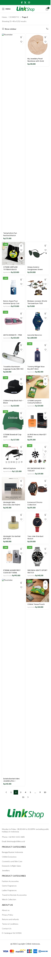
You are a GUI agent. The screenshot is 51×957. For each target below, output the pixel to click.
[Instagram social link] (29, 2)
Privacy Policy (7, 915)
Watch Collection (9, 899)
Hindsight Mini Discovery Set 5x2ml (11, 503)
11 (23, 797)
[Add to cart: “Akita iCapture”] (21, 447)
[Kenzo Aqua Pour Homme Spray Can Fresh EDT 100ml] (13, 287)
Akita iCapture (9, 468)
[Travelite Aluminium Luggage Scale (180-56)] (13, 352)
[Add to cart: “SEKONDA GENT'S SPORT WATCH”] (45, 548)
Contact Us (6, 928)
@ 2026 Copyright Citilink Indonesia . (25, 944)
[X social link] (25, 2)
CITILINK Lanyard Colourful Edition (34, 401)
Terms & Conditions (10, 924)
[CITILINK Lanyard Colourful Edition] (37, 386)
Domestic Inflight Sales (11, 866)
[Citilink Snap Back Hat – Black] (13, 386)
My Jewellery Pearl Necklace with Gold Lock (35, 61)
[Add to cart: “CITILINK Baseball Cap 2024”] (21, 413)
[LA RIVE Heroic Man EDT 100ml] (37, 420)
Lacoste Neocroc (34, 335)
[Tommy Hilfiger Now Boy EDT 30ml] (37, 352)
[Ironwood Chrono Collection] (37, 488)
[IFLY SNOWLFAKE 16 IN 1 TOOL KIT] (37, 454)
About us (6, 910)
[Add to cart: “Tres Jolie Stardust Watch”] (45, 515)
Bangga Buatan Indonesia (12, 852)
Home (4, 17)
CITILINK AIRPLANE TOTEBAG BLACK (10, 268)
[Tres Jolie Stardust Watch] (37, 522)
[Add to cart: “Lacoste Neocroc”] (45, 313)
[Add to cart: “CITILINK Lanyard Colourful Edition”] (45, 379)
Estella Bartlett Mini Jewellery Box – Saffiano (11, 781)
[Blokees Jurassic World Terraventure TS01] (37, 287)
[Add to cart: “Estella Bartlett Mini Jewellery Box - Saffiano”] (21, 582)
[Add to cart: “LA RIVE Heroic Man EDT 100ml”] (45, 413)
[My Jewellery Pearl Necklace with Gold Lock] (37, 45)
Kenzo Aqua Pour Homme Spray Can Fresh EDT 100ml (11, 303)
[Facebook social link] (21, 2)
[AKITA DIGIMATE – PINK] (13, 321)
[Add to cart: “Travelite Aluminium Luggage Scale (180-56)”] (21, 345)
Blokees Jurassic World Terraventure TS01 (37, 302)
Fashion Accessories (10, 881)
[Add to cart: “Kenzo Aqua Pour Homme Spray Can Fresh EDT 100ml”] (21, 279)
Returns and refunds (10, 919)
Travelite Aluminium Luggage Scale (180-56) (13, 367)
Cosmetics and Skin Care (12, 861)
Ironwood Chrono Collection (34, 503)
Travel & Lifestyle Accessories (14, 895)
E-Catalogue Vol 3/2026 (11, 933)
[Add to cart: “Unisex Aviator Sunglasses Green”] (45, 245)
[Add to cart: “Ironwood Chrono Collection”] (45, 481)
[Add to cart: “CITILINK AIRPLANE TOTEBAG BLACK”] (21, 245)
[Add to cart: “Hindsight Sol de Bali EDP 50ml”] (21, 515)
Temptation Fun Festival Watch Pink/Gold (10, 235)
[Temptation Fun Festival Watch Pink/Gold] (13, 132)
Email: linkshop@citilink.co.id (13, 841)
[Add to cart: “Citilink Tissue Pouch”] (45, 582)
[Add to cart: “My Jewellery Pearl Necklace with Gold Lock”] (45, 37)
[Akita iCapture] (13, 454)
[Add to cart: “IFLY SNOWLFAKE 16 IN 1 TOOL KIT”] (45, 447)
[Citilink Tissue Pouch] (37, 590)
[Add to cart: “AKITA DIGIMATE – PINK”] (21, 313)
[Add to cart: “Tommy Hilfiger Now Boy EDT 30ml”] (45, 345)
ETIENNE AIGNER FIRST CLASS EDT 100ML (12, 571)
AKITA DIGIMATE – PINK (12, 335)
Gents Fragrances (9, 886)
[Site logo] (25, 9)
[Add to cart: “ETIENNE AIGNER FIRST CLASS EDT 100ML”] (21, 548)
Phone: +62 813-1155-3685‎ (13, 837)
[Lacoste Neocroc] (37, 321)
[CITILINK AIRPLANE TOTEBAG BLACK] (13, 253)
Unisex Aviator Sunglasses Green (35, 268)
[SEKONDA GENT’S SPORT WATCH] (37, 556)
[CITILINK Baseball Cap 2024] (13, 420)
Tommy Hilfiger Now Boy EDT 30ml (35, 367)
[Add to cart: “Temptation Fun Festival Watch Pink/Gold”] (21, 37)
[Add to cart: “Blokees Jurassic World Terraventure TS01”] (45, 279)
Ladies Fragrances (9, 890)
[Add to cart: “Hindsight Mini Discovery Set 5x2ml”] (21, 481)
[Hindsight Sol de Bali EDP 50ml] (13, 522)
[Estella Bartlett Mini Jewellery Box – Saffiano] (13, 678)
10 (45, 792)
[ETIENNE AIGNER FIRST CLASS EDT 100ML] (13, 556)
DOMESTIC (14, 17)
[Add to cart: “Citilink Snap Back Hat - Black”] (21, 379)
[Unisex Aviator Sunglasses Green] (37, 253)
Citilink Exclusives (9, 857)
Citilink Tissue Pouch (36, 604)
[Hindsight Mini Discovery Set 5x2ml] (13, 488)
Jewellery (6, 870)
